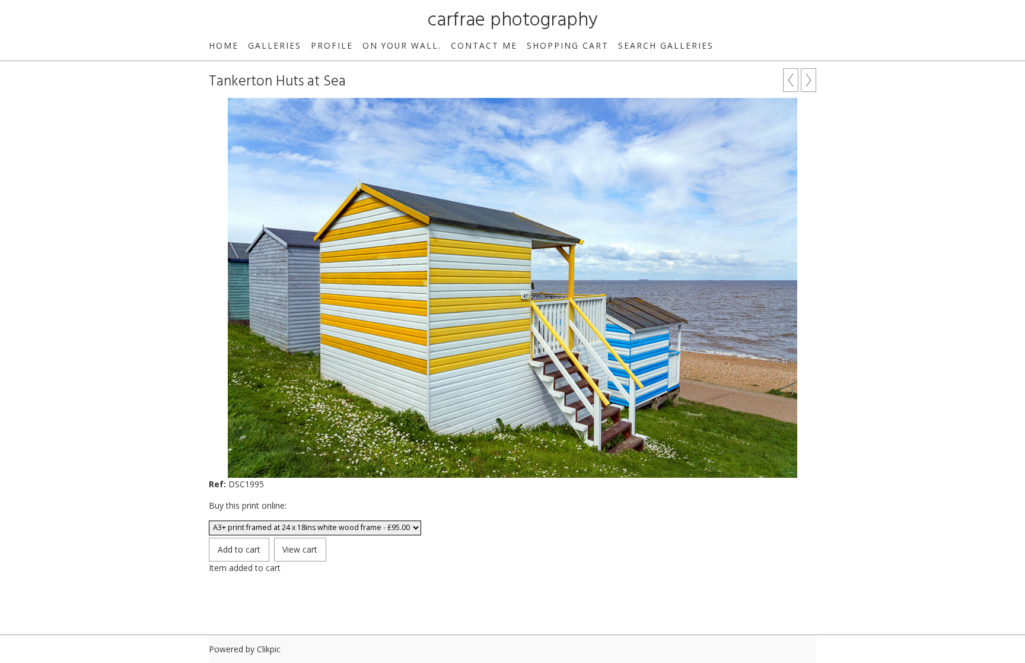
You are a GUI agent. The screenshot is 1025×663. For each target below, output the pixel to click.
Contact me (484, 45)
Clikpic (269, 649)
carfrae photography (513, 20)
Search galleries (666, 45)
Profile (332, 45)
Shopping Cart (568, 45)
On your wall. (401, 45)
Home (223, 45)
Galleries (274, 45)
